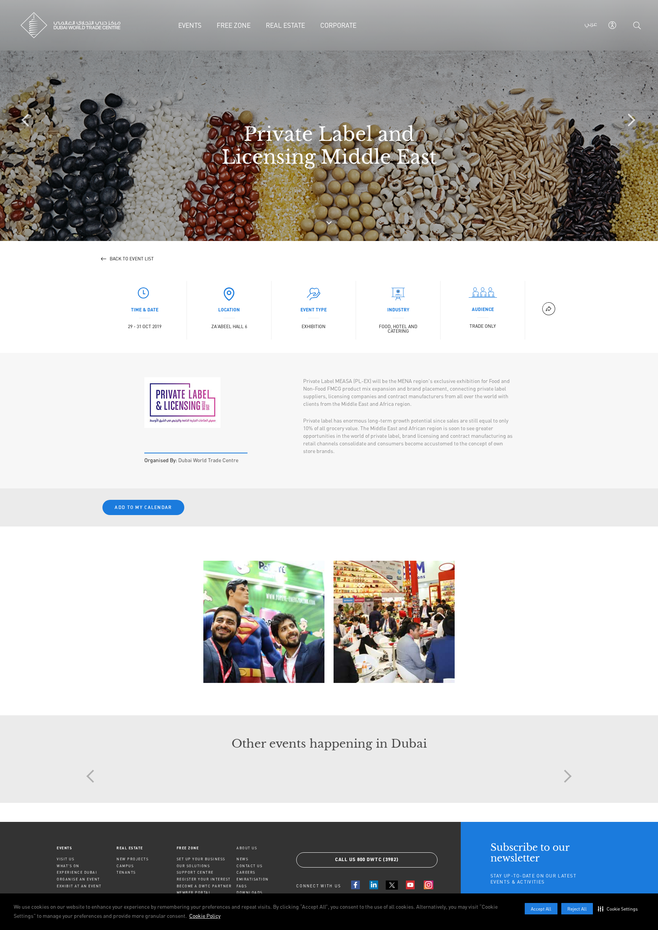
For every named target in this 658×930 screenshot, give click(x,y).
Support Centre (195, 872)
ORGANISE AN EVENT (78, 879)
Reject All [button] (577, 909)
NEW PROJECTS (133, 859)
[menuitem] (87, 848)
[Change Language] (591, 25)
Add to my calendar (143, 507)
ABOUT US (246, 848)
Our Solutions (193, 866)
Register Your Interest (204, 879)
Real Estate (130, 848)
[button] (619, 909)
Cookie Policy (204, 915)
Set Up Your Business (201, 859)
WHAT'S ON (68, 866)
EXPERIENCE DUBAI (77, 872)
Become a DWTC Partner (204, 886)
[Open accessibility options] (612, 25)
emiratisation (252, 879)
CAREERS (246, 872)
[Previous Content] (28, 120)
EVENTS (64, 848)
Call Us (367, 860)
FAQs (241, 886)
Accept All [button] (541, 909)
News (242, 859)
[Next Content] (629, 120)
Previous (28, 609)
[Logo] (73, 25)
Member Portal (194, 892)
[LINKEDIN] (373, 885)
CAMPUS (125, 866)
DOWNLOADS (249, 892)
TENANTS (126, 872)
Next (629, 609)
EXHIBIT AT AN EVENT (79, 886)
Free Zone (188, 848)
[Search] (637, 25)
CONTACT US (249, 866)
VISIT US (65, 859)
